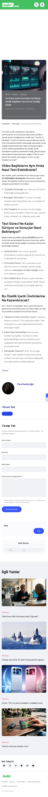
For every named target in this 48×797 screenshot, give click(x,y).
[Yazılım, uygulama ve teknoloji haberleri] (10, 4)
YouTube (9, 113)
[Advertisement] (24, 35)
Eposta (5, 452)
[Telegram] (21, 765)
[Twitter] (4, 765)
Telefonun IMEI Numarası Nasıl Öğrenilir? (20, 616)
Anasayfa (6, 123)
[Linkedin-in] (27, 765)
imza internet (8, 791)
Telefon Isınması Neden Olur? (15, 746)
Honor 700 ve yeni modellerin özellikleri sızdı (22, 703)
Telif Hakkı (21, 782)
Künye (12, 782)
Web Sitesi (6, 464)
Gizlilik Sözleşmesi (9, 786)
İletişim (5, 782)
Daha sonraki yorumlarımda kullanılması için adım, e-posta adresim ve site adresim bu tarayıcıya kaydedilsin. (25, 501)
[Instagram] (10, 765)
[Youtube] (33, 765)
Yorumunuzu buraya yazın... (12, 476)
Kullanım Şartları (33, 782)
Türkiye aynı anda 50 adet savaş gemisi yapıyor (23, 659)
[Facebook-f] (15, 765)
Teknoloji (15, 123)
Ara (6, 525)
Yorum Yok (38, 109)
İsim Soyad (6, 440)
